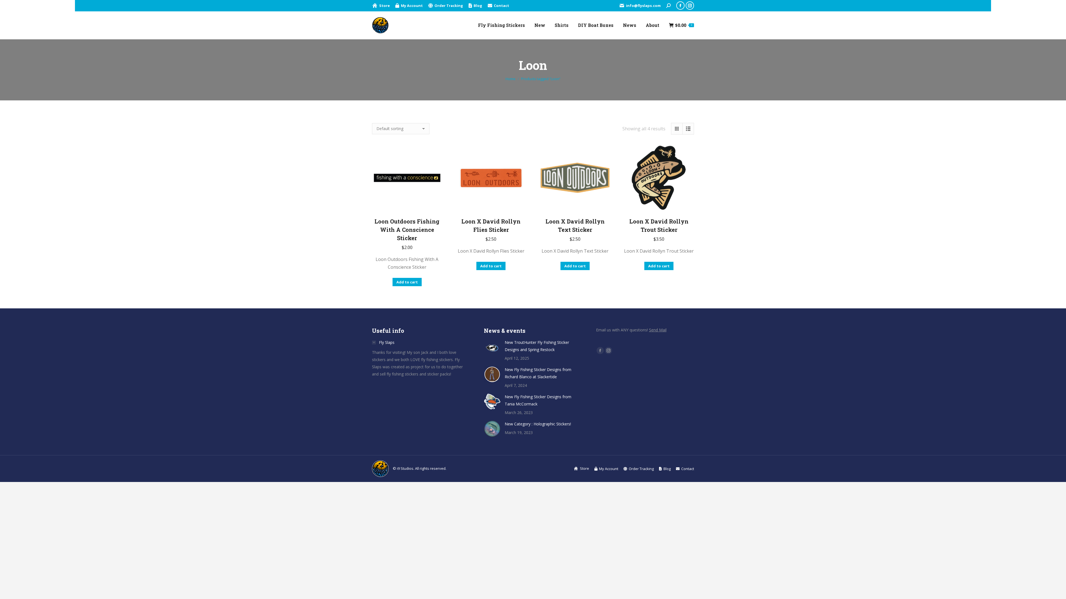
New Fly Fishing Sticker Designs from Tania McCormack (538, 400)
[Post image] (492, 347)
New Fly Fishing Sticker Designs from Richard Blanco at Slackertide (538, 373)
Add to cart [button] (407, 282)
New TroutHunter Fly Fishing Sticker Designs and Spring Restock (537, 346)
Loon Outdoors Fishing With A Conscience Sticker (406, 230)
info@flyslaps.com (643, 5)
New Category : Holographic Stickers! (538, 424)
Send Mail (658, 330)
